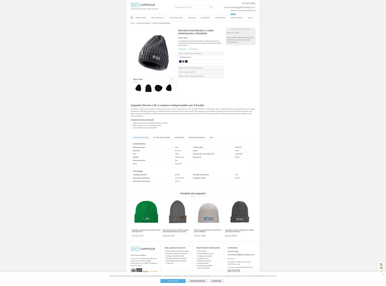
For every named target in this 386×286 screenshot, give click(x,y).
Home (132, 23)
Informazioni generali (141, 137)
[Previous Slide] (171, 79)
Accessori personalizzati (143, 23)
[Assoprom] (137, 271)
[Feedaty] (150, 271)
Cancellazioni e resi (203, 258)
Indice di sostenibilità (197, 137)
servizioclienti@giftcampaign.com (239, 7)
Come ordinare (202, 251)
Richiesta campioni (203, 263)
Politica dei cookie (218, 276)
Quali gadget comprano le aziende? (176, 260)
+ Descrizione (182, 49)
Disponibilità (179, 137)
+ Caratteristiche (193, 49)
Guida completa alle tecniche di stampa (177, 251)
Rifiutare (216, 281)
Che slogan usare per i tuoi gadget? (176, 258)
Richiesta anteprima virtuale (205, 253)
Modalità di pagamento (204, 260)
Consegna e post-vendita (205, 256)
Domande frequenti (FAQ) (205, 265)
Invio (211, 137)
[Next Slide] (173, 79)
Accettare (173, 281)
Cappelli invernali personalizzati (161, 23)
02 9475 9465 (248, 3)
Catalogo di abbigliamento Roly (175, 256)
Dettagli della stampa (161, 137)
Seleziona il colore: (185, 57)
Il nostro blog (169, 263)
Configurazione (197, 281)
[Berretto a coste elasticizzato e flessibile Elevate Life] (153, 52)
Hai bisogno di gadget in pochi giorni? (177, 253)
